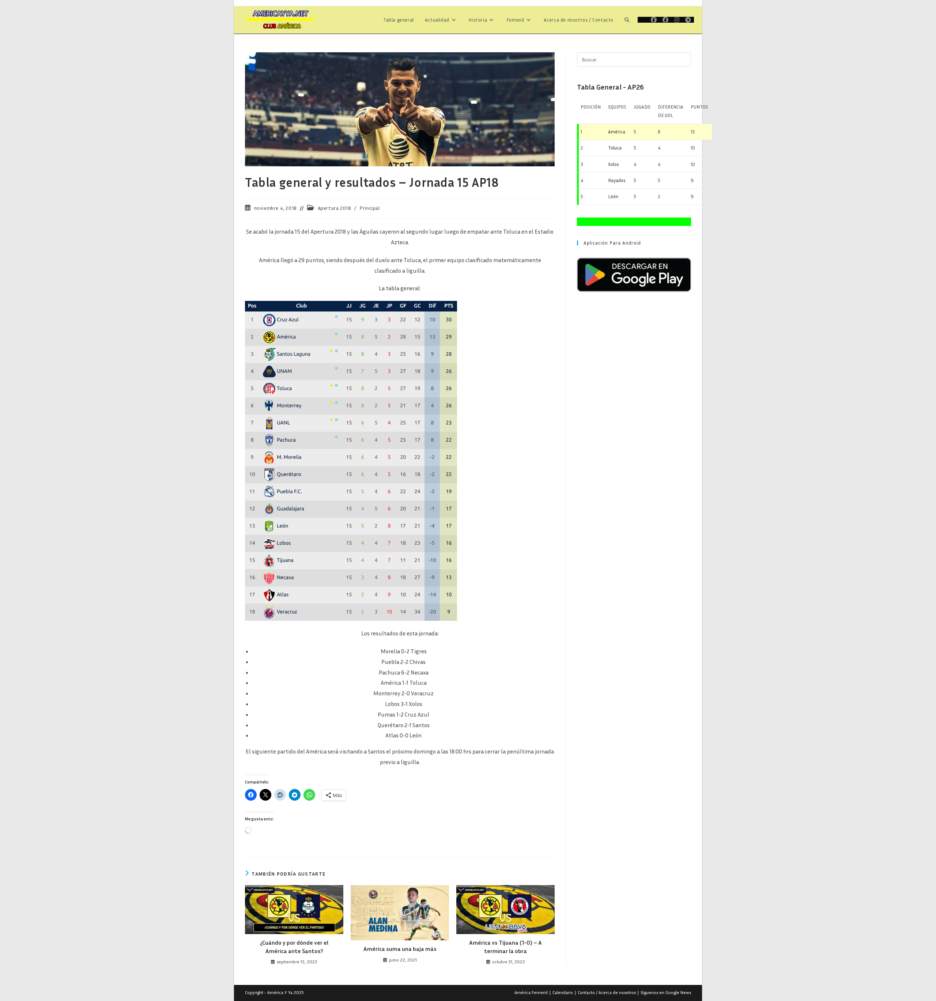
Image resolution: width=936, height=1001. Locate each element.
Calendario (562, 992)
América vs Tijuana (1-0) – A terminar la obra (505, 946)
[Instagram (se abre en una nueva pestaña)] (676, 20)
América (616, 132)
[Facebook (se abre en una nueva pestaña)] (654, 20)
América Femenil (531, 992)
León (613, 196)
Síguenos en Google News (666, 992)
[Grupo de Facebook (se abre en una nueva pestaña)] (665, 20)
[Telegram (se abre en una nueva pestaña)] (688, 20)
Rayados (617, 180)
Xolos (613, 164)
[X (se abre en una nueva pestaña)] (643, 20)
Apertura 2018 (334, 208)
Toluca (615, 148)
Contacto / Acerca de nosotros (607, 992)
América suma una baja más (400, 948)
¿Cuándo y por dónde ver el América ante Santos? (294, 946)
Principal (369, 208)
